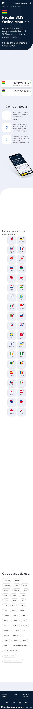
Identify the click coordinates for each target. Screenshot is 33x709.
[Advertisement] (16, 63)
